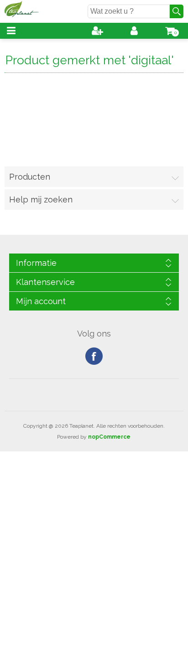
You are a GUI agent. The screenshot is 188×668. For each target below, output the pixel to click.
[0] (169, 31)
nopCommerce (109, 437)
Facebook (94, 356)
